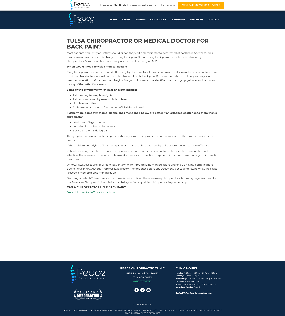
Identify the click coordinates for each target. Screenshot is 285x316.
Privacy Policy (168, 310)
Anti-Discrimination (101, 310)
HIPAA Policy (150, 310)
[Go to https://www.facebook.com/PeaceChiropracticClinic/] (136, 290)
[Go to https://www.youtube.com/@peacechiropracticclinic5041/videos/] (148, 290)
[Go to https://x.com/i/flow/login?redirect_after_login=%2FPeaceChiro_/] (142, 290)
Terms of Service (188, 310)
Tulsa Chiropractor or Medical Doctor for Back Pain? (138, 43)
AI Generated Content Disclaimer (142, 313)
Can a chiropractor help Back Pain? (96, 187)
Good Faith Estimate (211, 310)
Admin (67, 310)
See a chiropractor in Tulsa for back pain (92, 192)
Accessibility (80, 310)
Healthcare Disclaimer (127, 310)
